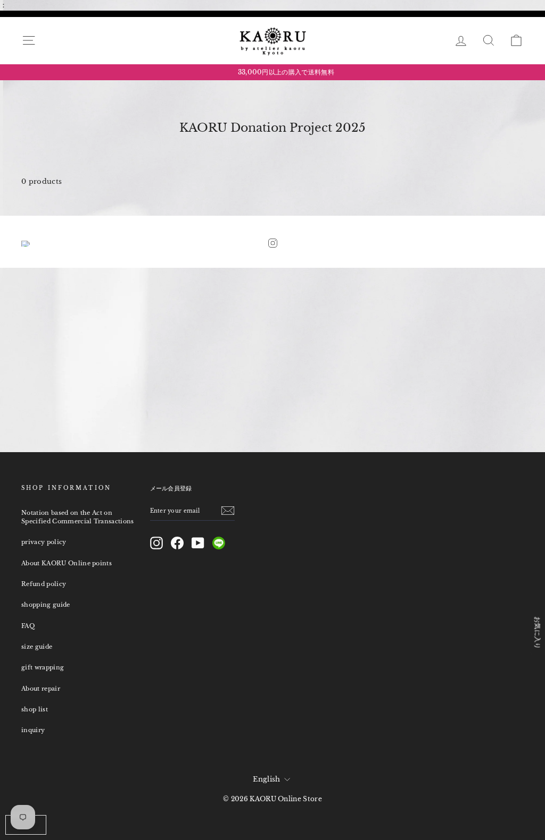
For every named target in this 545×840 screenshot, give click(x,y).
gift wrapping (42, 667)
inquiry (33, 730)
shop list (34, 709)
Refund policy (43, 584)
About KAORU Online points (66, 563)
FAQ (28, 626)
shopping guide (45, 604)
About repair (40, 688)
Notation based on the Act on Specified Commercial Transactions (77, 517)
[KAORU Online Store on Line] (218, 543)
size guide (36, 646)
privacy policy (44, 542)
